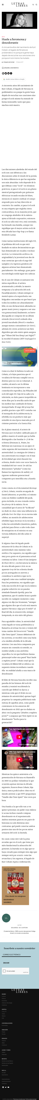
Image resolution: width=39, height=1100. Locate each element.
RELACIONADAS (9, 939)
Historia (4, 1040)
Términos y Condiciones (19, 1099)
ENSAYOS (4, 1038)
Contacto (4, 1083)
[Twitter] (6, 73)
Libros (3, 1014)
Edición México (9, 899)
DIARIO (4, 994)
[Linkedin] (8, 73)
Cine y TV (4, 1011)
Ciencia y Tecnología (7, 1003)
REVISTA (4, 1058)
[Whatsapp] (11, 73)
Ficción (3, 1034)
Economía (4, 1000)
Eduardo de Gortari (19, 927)
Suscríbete (7, 902)
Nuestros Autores (6, 1081)
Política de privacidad (31, 1099)
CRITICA (4, 1009)
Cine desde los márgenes (15, 896)
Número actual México (7, 1061)
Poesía (3, 1032)
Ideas (3, 1043)
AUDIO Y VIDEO (6, 1050)
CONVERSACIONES (7, 1023)
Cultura (4, 996)
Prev (4, 885)
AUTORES (26, 939)
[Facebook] (3, 73)
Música (3, 1016)
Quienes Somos (6, 1079)
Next (26, 885)
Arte (3, 36)
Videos (3, 1052)
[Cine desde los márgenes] (15, 884)
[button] (4, 4)
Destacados (5, 1065)
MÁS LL (4, 1070)
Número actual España (7, 1063)
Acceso (4, 1072)
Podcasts (4, 1054)
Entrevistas (5, 1025)
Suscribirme (5, 1075)
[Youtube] (8, 1087)
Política (4, 998)
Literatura (4, 1005)
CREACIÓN (5, 1029)
